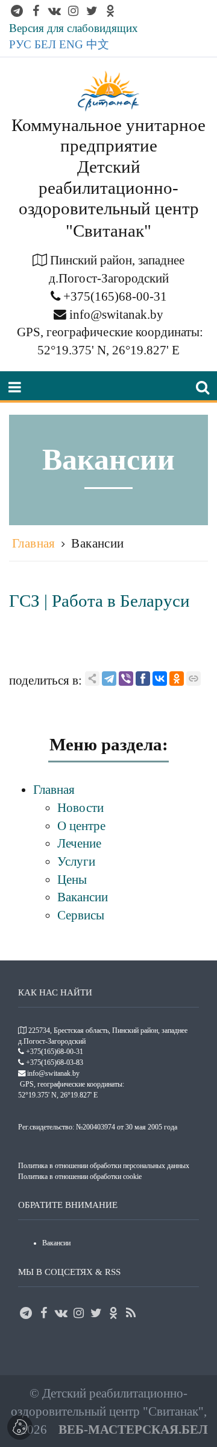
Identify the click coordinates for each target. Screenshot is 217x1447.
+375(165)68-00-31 (115, 296)
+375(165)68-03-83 (54, 1062)
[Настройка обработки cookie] (20, 1427)
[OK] (176, 678)
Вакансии (97, 543)
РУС (20, 44)
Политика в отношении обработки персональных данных (103, 1165)
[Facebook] (143, 678)
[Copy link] (193, 678)
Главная (33, 543)
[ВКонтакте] (160, 678)
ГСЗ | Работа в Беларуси (99, 600)
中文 (97, 44)
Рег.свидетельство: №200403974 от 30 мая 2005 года (97, 1127)
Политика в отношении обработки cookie (80, 1176)
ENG (71, 44)
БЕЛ (45, 44)
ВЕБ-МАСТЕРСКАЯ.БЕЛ (133, 1429)
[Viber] (126, 678)
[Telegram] (109, 678)
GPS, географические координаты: (110, 332)
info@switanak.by (116, 314)
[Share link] (92, 678)
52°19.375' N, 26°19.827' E (108, 350)
